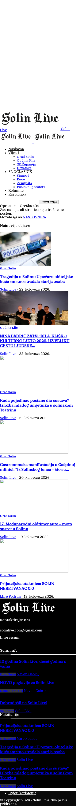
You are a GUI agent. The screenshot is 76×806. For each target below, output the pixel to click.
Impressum (9, 637)
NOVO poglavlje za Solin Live (27, 682)
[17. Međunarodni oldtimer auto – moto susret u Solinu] (34, 512)
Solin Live (8, 289)
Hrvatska (24, 168)
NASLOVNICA (34, 217)
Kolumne (16, 191)
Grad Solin (25, 157)
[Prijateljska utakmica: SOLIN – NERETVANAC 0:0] (34, 571)
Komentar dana (11, 691)
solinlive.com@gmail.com (21, 630)
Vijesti (13, 153)
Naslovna (16, 149)
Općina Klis (26, 160)
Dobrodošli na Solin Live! (23, 702)
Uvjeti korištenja (22, 793)
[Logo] (16, 142)
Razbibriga (17, 194)
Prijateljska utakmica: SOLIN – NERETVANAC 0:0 (28, 586)
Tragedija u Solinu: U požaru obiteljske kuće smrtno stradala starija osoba (36, 279)
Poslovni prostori (31, 187)
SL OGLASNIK (20, 172)
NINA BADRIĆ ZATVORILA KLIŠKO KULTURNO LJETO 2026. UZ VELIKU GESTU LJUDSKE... (34, 341)
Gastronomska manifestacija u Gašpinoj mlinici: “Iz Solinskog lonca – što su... (37, 467)
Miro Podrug (10, 597)
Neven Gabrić (28, 674)
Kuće (21, 179)
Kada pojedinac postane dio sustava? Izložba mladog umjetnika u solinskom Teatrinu (36, 405)
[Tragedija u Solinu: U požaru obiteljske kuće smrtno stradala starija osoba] (25, 264)
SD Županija (26, 164)
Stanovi (23, 175)
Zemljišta (24, 183)
